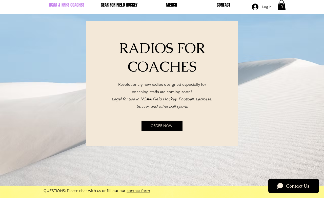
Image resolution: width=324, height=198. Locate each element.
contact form (138, 190)
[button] (281, 5)
